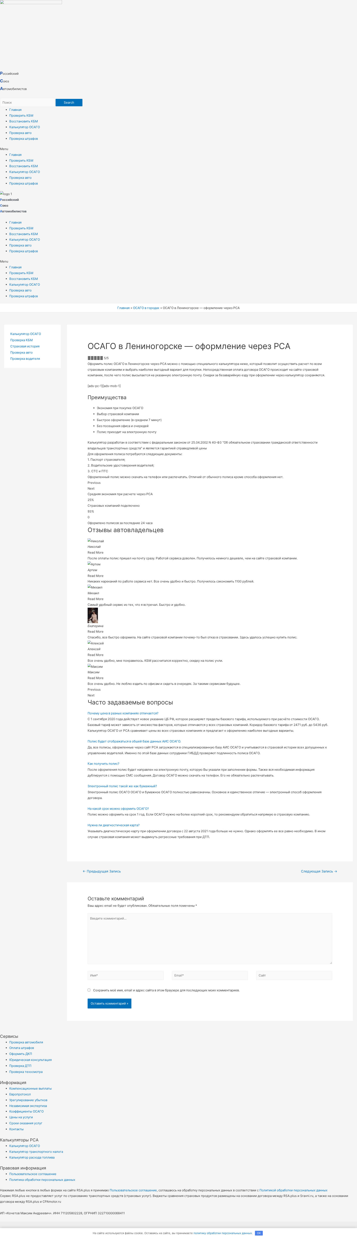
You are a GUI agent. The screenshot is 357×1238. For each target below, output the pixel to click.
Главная (15, 110)
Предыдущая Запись (102, 871)
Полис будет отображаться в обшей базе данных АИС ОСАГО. (134, 741)
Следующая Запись (319, 871)
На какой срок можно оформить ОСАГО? (118, 809)
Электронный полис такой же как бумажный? (122, 786)
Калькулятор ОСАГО (24, 127)
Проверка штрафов (23, 139)
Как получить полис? (103, 764)
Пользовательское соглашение (133, 1190)
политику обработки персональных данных (223, 1233)
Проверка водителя (25, 359)
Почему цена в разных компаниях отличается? (123, 713)
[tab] (210, 713)
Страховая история (24, 346)
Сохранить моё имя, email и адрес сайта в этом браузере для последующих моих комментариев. (166, 990)
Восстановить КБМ (23, 121)
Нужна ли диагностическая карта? (114, 825)
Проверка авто (20, 133)
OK (259, 1233)
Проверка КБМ (21, 340)
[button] (178, 149)
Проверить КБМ (21, 115)
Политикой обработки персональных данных (293, 1190)
